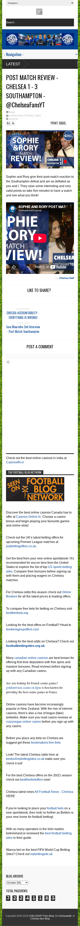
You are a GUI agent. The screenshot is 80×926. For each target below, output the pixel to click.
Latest (13, 64)
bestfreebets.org (17, 612)
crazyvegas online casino (23, 721)
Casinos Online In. (29, 516)
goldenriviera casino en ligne (23, 687)
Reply (12, 112)
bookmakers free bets (46, 742)
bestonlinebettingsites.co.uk (25, 758)
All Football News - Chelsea (54, 791)
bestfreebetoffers (31, 779)
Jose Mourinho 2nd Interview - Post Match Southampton (23, 329)
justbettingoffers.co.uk (21, 546)
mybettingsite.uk (41, 854)
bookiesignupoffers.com (22, 629)
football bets (55, 808)
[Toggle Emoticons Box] (8, 362)
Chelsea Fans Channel (21, 115)
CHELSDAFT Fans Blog (41, 916)
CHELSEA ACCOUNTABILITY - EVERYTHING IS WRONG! (23, 315)
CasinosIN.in (15, 462)
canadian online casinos (31, 657)
